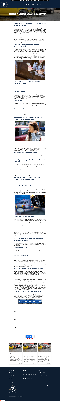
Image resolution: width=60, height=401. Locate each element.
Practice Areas (32, 4)
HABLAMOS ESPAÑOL (36, 0)
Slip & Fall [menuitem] (10, 378)
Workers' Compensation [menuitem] (12, 379)
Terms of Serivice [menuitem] (15, 392)
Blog (37, 4)
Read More (20, 363)
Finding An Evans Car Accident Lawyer (28, 354)
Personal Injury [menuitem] (11, 372)
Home (26, 4)
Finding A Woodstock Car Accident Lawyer (43, 354)
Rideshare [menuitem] (10, 381)
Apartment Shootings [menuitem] (12, 382)
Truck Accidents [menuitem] (11, 375)
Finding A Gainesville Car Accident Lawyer (15, 354)
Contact (40, 4)
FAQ (35, 4)
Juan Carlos (11, 16)
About (28, 4)
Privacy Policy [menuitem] (11, 392)
